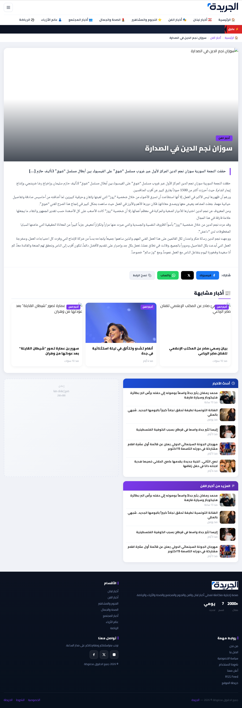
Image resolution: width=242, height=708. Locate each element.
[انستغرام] (114, 654)
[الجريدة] (222, 7)
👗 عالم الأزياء (51, 19)
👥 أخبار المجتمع (81, 19)
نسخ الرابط (140, 275)
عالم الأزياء (112, 622)
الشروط (20, 700)
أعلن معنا (232, 670)
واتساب (165, 275)
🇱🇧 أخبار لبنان (202, 19)
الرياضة (114, 628)
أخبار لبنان (113, 591)
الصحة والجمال (109, 609)
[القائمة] (8, 7)
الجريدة (195, 700)
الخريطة (8, 700)
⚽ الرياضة (27, 19)
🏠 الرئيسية (226, 19)
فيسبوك (205, 275)
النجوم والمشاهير (108, 603)
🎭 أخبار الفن (177, 19)
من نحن (233, 646)
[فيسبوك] (94, 654)
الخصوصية (34, 700)
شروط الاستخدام (228, 664)
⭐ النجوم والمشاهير (147, 19)
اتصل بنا (233, 652)
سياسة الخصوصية (228, 658)
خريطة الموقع (230, 683)
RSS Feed (231, 676)
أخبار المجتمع (110, 615)
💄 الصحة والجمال (112, 19)
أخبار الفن (215, 38)
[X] (104, 654)
